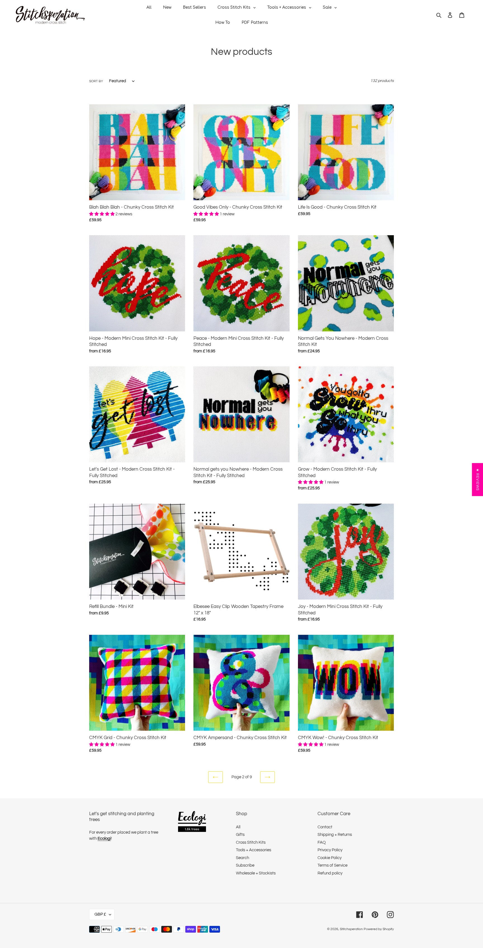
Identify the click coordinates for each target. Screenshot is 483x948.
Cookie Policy (330, 858)
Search (242, 858)
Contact (325, 827)
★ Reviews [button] (477, 479)
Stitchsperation (351, 929)
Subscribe (245, 865)
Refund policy (330, 873)
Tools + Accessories (253, 850)
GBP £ (100, 914)
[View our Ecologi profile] (192, 822)
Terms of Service (332, 865)
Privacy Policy (330, 850)
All (238, 827)
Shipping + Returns (335, 835)
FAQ (322, 842)
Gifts (240, 835)
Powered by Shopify (379, 929)
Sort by (96, 81)
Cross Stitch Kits (251, 842)
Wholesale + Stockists (256, 873)
